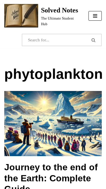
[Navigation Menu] (95, 16)
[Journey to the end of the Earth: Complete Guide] (53, 123)
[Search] (94, 40)
